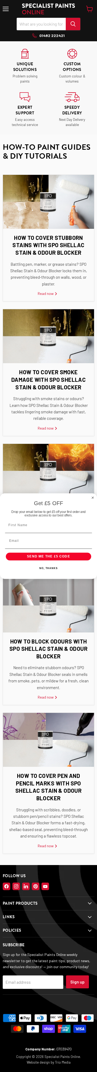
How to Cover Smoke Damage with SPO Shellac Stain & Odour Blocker (48, 379)
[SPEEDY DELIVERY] (72, 109)
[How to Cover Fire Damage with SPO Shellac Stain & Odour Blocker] (48, 471)
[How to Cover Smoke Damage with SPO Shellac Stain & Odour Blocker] (48, 336)
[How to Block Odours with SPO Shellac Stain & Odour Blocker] (48, 605)
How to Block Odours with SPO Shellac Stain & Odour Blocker (48, 648)
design (45, 1062)
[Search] (73, 24)
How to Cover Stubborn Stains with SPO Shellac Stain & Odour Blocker (48, 245)
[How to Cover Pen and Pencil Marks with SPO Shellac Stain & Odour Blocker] (48, 740)
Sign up (77, 981)
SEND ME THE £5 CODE (48, 556)
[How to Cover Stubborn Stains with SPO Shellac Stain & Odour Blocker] (48, 202)
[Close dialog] (93, 497)
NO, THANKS (48, 568)
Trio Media (63, 1062)
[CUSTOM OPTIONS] (72, 66)
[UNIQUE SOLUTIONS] (25, 66)
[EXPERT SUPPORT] (25, 109)
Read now (46, 293)
